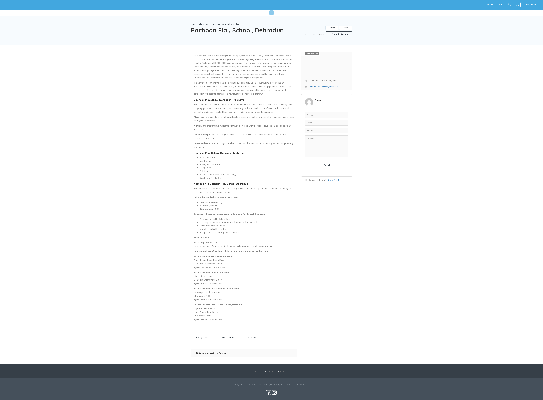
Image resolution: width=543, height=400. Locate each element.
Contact (271, 371)
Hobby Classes (203, 337)
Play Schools (204, 24)
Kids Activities (228, 337)
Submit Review (340, 34)
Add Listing (530, 4)
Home (193, 24)
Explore (489, 4)
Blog (501, 4)
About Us (258, 371)
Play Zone (252, 337)
